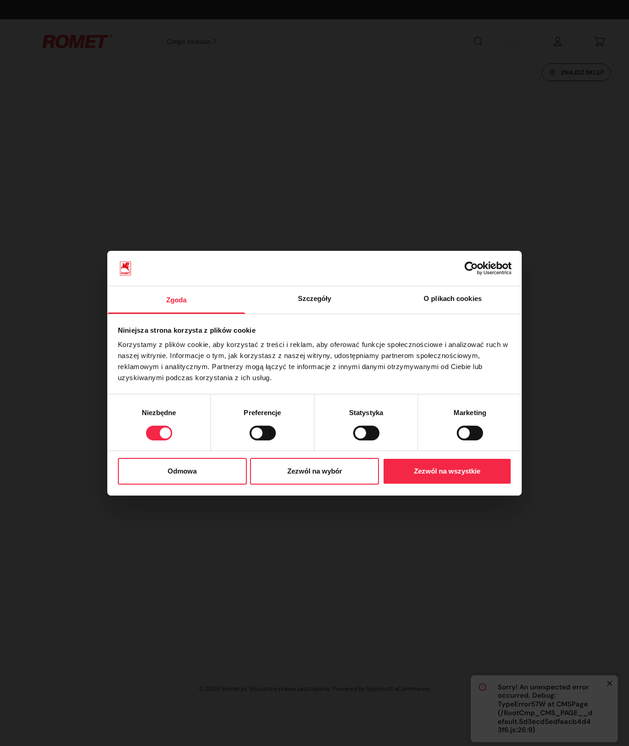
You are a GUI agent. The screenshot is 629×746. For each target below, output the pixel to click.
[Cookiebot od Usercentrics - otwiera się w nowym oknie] (471, 268)
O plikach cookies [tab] (453, 298)
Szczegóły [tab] (315, 298)
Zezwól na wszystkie (447, 471)
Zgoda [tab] (176, 300)
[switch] (263, 433)
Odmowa (182, 471)
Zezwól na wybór (314, 471)
